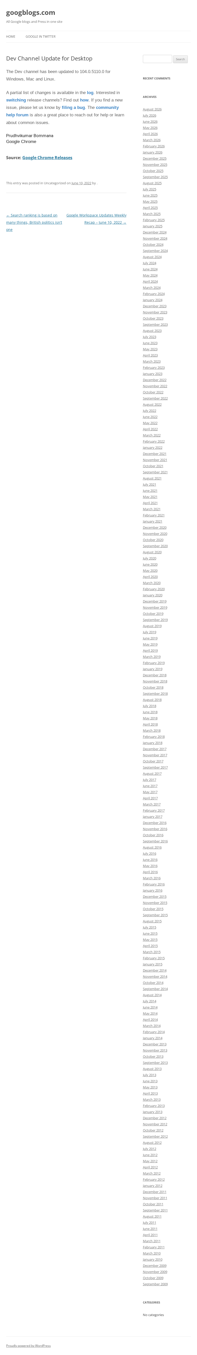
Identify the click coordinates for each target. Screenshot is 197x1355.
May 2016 (150, 865)
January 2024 (152, 300)
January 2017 (152, 816)
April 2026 (150, 133)
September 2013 (155, 1062)
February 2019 (154, 662)
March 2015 (152, 952)
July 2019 (149, 632)
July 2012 (149, 1148)
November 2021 (155, 459)
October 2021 (153, 466)
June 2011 (150, 1228)
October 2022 (153, 392)
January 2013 (152, 1111)
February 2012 (154, 1179)
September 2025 (155, 177)
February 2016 (154, 884)
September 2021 (155, 472)
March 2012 (152, 1173)
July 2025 (149, 189)
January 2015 (152, 964)
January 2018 (152, 742)
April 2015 (150, 945)
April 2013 (150, 1093)
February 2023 (154, 367)
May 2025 (150, 201)
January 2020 (152, 595)
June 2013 (150, 1081)
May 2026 (150, 127)
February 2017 (154, 810)
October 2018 (153, 687)
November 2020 (155, 533)
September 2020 (155, 546)
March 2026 (152, 140)
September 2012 (155, 1136)
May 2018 (150, 718)
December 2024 (154, 232)
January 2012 (152, 1185)
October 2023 (153, 318)
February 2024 (154, 293)
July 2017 (149, 779)
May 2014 (150, 1013)
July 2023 (149, 336)
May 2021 (150, 496)
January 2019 (152, 669)
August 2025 (152, 183)
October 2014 (153, 982)
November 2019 (155, 607)
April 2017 (150, 798)
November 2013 (155, 1050)
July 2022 (149, 410)
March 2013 (152, 1099)
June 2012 (150, 1155)
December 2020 (154, 527)
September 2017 (155, 767)
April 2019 (150, 650)
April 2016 (150, 872)
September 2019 (155, 619)
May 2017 (150, 792)
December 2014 (154, 970)
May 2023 (150, 349)
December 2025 (154, 158)
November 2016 (155, 829)
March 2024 (152, 287)
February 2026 (154, 146)
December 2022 (154, 380)
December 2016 (154, 822)
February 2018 (154, 736)
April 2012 (150, 1167)
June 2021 (150, 490)
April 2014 (150, 1019)
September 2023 (155, 324)
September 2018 (155, 693)
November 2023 (155, 312)
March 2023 (152, 361)
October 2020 (153, 539)
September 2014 (155, 988)
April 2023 (150, 355)
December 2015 (154, 896)
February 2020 (154, 589)
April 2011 (150, 1234)
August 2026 (152, 109)
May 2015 (150, 939)
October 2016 (153, 835)
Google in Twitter (40, 36)
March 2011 (152, 1241)
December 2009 (154, 1265)
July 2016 (149, 853)
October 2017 (153, 761)
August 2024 (152, 256)
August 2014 (152, 995)
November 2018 (155, 681)
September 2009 (155, 1284)
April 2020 (150, 576)
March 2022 (152, 435)
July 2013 (149, 1075)
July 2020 (149, 558)
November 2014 (155, 976)
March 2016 (152, 878)
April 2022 (150, 429)
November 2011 (155, 1198)
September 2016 (155, 841)
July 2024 (149, 263)
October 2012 (153, 1130)
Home (10, 36)
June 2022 (150, 416)
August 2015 (152, 921)
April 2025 (150, 207)
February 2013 (154, 1105)
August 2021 (152, 478)
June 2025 (150, 195)
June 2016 (150, 859)
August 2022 (152, 404)
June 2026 (150, 121)
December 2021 (154, 453)
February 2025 (154, 220)
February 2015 (154, 958)
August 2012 (152, 1142)
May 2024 (150, 275)
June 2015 (150, 933)
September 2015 (155, 915)
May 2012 (150, 1161)
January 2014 (152, 1038)
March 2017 (152, 804)
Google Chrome (21, 141)
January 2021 (152, 521)
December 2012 (154, 1118)
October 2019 (153, 613)
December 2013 (154, 1044)
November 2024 (155, 238)
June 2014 (150, 1007)
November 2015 (155, 902)
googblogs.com (30, 12)
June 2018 (150, 712)
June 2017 (150, 785)
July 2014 (149, 1001)
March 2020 (152, 582)
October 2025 (153, 170)
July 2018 (149, 706)
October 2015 (153, 908)
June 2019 (150, 638)
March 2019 (152, 656)
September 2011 (155, 1210)
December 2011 (154, 1191)
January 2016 (152, 890)
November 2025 (155, 164)
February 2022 (154, 441)
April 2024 (150, 281)
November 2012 (155, 1124)
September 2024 (155, 250)
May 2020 (150, 570)
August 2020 (152, 552)
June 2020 (150, 564)
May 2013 (150, 1087)
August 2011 (152, 1216)
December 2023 (154, 306)
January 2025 (152, 226)
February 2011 (154, 1247)
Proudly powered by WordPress (28, 1345)
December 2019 (154, 601)
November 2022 (155, 386)
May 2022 (150, 423)
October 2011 (153, 1204)
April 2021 (150, 503)
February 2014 (154, 1032)
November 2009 (155, 1271)
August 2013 (152, 1068)
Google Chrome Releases (47, 157)
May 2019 (150, 644)
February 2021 (154, 515)
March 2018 (152, 730)
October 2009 (153, 1278)
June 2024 (150, 269)
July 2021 (149, 484)
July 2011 (149, 1222)
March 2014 (152, 1025)
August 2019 (152, 626)
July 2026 (149, 115)
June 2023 (150, 343)
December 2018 (154, 675)
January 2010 (152, 1259)
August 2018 (152, 699)
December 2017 (154, 749)
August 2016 (152, 847)
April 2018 (150, 724)
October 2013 (153, 1056)
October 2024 (153, 244)
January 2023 (152, 373)
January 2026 (152, 152)
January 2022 (152, 447)
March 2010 (152, 1253)
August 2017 (152, 773)
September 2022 (155, 398)
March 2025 (152, 213)
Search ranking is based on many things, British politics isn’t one (34, 222)
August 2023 (152, 330)
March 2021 (152, 509)
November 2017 (155, 755)
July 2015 (149, 927)
